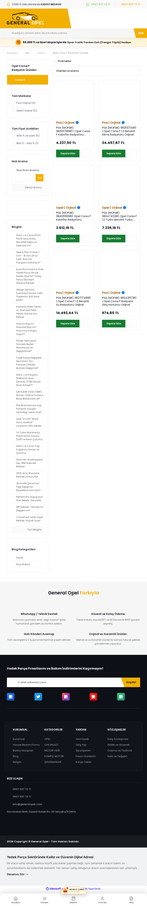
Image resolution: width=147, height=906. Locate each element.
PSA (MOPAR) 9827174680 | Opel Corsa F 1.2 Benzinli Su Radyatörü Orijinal (73, 301)
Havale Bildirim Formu (26, 745)
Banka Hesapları (23, 750)
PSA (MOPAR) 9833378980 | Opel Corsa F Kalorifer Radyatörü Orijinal (73, 131)
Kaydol (131, 682)
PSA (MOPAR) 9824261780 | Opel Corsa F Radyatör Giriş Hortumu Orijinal (119, 301)
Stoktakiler (64, 61)
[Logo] (25, 18)
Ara (40, 177)
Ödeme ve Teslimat (119, 750)
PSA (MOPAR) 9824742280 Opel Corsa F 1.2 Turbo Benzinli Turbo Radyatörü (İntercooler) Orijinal (119, 216)
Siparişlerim (83, 750)
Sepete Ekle (67, 153)
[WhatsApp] (121, 697)
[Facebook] (11, 697)
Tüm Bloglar (34, 529)
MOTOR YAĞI (52, 750)
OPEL (47, 739)
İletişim (17, 762)
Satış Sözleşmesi (117, 739)
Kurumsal (18, 739)
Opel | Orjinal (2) (26, 110)
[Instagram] (66, 697)
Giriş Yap (81, 745)
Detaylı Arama (33, 187)
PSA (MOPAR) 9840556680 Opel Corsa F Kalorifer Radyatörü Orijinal (73, 216)
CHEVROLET (51, 745)
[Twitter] (38, 697)
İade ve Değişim (117, 756)
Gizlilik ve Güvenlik (118, 745)
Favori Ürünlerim (86, 756)
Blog (15, 756)
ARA (141, 33)
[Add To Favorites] (87, 153)
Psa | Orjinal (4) (25, 103)
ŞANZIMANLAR (52, 762)
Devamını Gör (16, 874)
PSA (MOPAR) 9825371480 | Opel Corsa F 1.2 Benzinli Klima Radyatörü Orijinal (119, 131)
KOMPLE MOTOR (54, 756)
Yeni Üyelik (82, 739)
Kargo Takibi (83, 762)
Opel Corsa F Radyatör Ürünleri (70, 52)
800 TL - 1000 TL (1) (27, 143)
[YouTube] (93, 697)
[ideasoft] (53, 889)
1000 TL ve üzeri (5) (27, 135)
